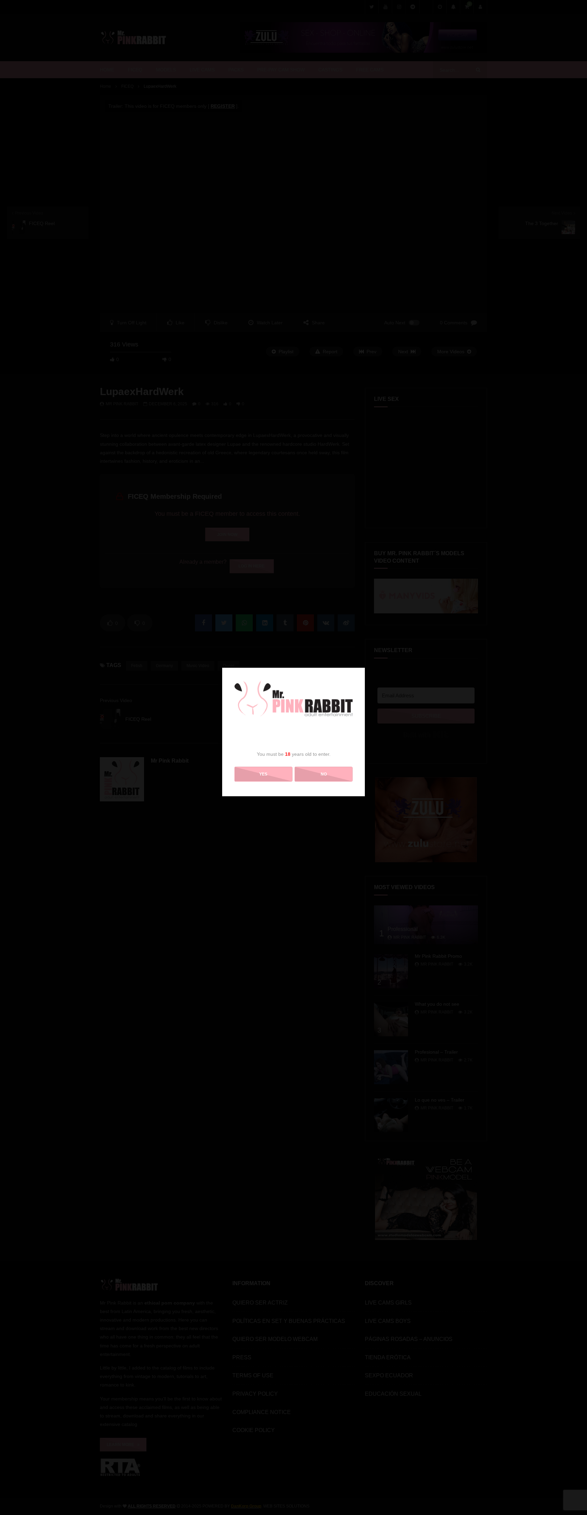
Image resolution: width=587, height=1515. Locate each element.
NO (324, 774)
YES (263, 774)
